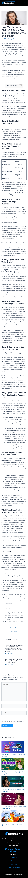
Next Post (14, 631)
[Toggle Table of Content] (20, 85)
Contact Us (14, 861)
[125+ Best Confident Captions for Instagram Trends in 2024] (12, 799)
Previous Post (14, 628)
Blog (6, 653)
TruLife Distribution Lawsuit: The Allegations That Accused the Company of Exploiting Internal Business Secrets (14, 648)
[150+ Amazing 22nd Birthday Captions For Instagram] (12, 747)
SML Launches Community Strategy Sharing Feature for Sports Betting (14, 661)
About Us (14, 857)
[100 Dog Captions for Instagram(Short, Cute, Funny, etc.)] (12, 764)
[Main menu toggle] (25, 3)
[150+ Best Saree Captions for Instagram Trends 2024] (12, 781)
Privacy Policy (14, 864)
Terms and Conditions (14, 867)
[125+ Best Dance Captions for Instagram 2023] (12, 816)
